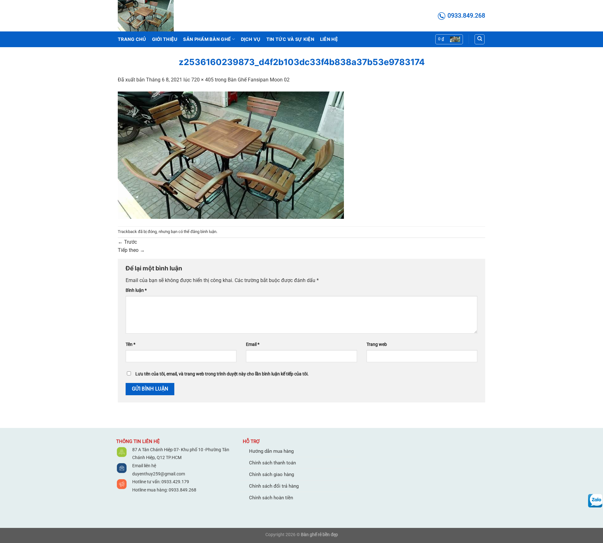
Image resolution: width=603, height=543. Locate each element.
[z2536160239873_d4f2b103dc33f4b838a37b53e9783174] (231, 155)
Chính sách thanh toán (272, 463)
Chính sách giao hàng (271, 474)
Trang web (377, 344)
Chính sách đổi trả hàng (274, 486)
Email (252, 344)
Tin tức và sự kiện (290, 39)
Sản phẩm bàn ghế (207, 39)
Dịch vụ (251, 39)
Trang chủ (132, 39)
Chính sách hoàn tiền (271, 498)
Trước (127, 242)
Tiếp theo (131, 250)
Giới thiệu (165, 39)
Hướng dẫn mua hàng (271, 451)
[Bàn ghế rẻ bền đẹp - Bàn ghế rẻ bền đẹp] (149, 15)
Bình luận (136, 290)
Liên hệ (329, 39)
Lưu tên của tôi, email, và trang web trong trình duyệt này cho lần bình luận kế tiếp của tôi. (222, 374)
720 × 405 (202, 80)
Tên (130, 344)
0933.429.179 (174, 481)
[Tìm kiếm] (480, 39)
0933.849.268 (182, 489)
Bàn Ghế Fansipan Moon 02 (259, 80)
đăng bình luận (203, 231)
